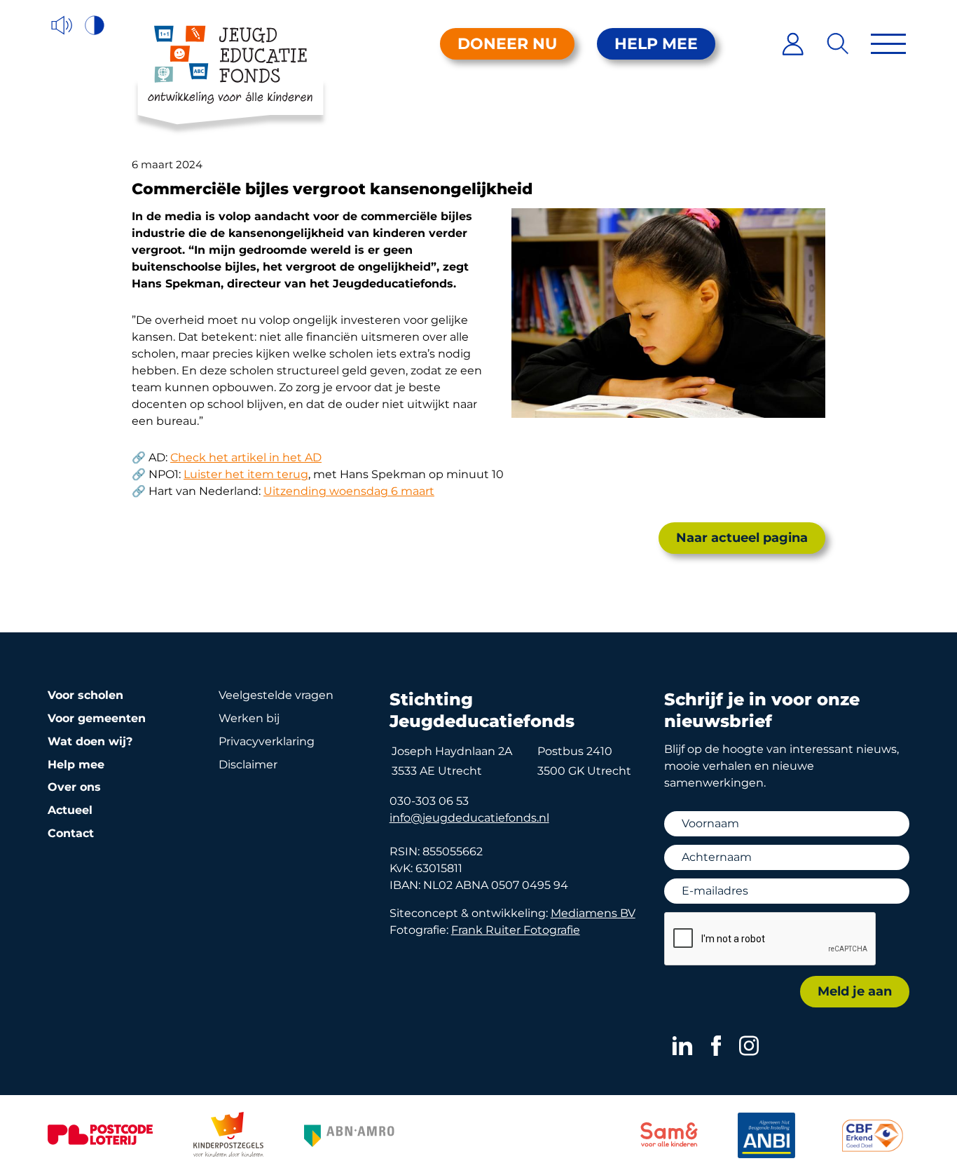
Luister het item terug (246, 474)
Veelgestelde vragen (276, 695)
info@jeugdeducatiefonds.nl (469, 817)
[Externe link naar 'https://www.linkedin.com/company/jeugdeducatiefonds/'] (682, 1045)
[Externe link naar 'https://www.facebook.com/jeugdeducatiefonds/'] (716, 1045)
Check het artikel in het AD (246, 457)
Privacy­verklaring (267, 741)
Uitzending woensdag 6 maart (348, 491)
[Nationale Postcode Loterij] (100, 1135)
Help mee (656, 43)
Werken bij (249, 718)
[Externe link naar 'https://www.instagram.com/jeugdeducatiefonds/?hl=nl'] (748, 1045)
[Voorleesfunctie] (62, 25)
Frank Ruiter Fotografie (515, 930)
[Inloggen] (792, 44)
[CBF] (872, 1135)
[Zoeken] (838, 44)
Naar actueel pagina (742, 537)
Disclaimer (248, 764)
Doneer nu (507, 43)
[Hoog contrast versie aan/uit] (95, 25)
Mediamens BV (593, 913)
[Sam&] (669, 1137)
